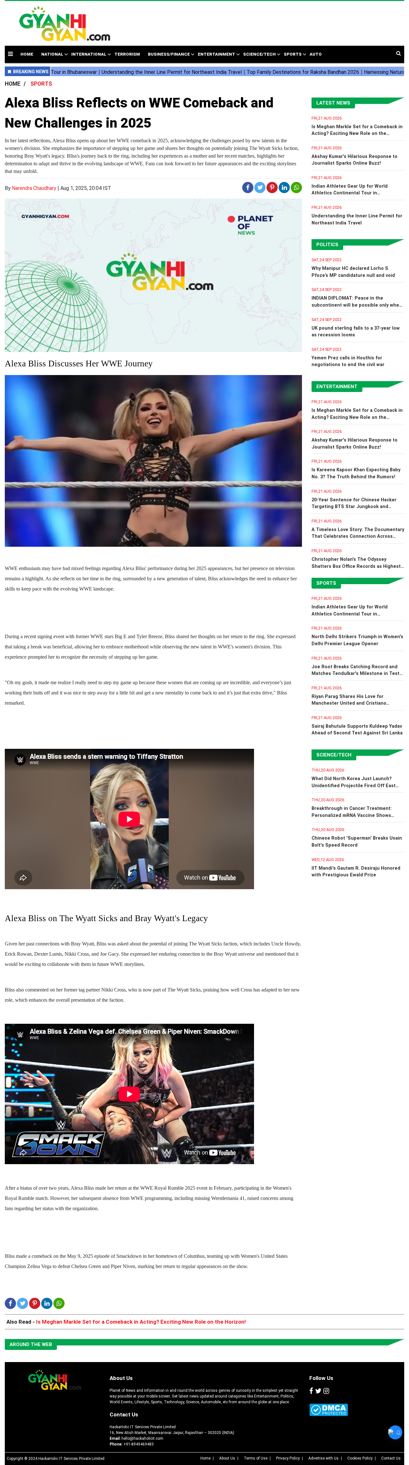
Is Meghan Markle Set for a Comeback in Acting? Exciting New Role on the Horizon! (357, 133)
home (26, 54)
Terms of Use (255, 1458)
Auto (316, 54)
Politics (327, 244)
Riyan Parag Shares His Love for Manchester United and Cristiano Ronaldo (349, 703)
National (52, 54)
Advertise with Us (323, 1458)
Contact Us (124, 1414)
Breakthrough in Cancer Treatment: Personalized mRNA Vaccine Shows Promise (352, 815)
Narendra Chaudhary (34, 188)
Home (205, 1458)
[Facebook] (311, 1391)
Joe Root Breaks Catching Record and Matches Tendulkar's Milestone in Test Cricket (355, 673)
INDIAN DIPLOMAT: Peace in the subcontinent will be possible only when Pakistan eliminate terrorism (357, 305)
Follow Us (321, 1378)
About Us (121, 1378)
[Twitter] (318, 1391)
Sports (293, 54)
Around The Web (31, 1344)
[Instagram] (326, 1391)
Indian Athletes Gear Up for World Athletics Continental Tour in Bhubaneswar (350, 193)
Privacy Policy (288, 1458)
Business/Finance (169, 54)
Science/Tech (259, 54)
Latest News (333, 103)
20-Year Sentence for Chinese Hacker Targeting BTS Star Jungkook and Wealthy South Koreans (354, 506)
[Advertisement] (259, 20)
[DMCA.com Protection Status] (328, 1410)
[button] (10, 54)
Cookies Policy (360, 1458)
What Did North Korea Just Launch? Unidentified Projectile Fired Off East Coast (354, 785)
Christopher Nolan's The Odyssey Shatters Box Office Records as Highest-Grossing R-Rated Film (357, 566)
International (88, 54)
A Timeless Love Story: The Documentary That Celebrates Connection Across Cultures (358, 536)
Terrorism (127, 54)
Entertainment (216, 54)
